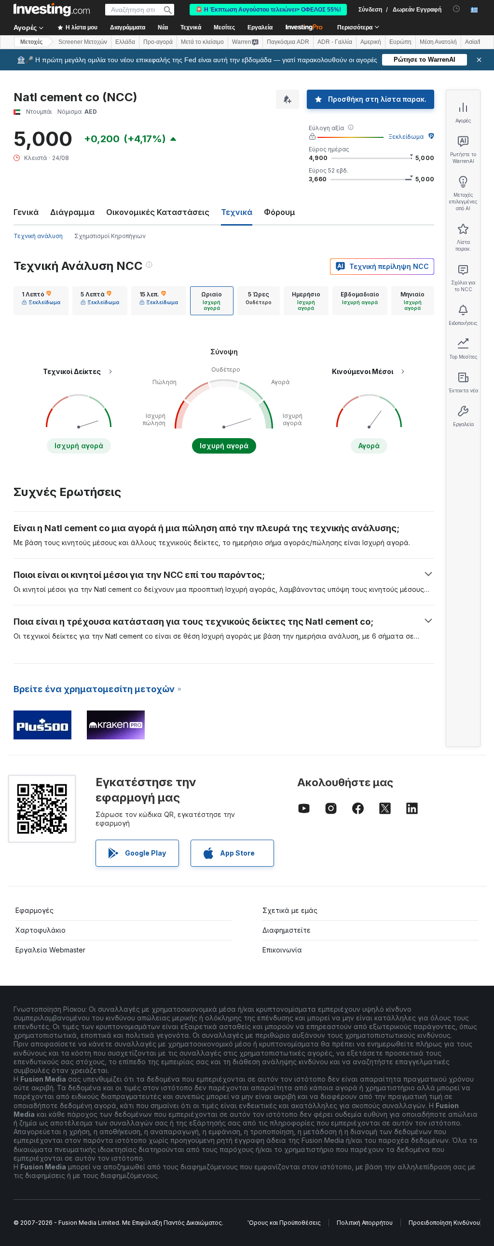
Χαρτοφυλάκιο (40, 930)
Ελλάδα (125, 42)
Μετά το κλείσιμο (202, 42)
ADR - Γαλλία (334, 42)
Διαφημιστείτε (286, 930)
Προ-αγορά (158, 42)
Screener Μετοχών (82, 42)
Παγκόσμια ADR (288, 42)
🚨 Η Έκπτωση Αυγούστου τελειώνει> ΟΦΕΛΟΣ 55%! (268, 9)
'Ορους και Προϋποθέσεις (284, 1222)
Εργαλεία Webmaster (50, 950)
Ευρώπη (400, 42)
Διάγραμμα (72, 212)
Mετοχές (31, 42)
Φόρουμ (279, 212)
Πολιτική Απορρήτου (365, 1222)
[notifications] (456, 8)
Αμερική (370, 42)
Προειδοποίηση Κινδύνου (444, 1222)
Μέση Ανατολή (438, 42)
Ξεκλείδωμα (406, 136)
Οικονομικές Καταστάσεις (157, 212)
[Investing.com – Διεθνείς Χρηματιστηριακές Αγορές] (52, 9)
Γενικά (26, 212)
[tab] (41, 300)
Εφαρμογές (34, 910)
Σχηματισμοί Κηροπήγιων (110, 236)
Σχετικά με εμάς (289, 910)
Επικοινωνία (282, 950)
